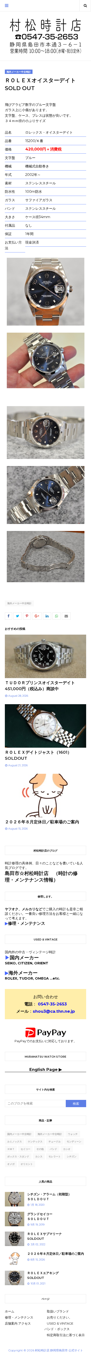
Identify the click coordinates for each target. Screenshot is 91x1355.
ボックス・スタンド (18, 1156)
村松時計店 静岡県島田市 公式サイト (59, 1350)
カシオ (66, 1149)
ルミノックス (14, 1141)
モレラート (55, 1156)
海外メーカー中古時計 (19, 603)
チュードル (55, 1141)
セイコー (25, 1149)
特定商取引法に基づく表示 (66, 1335)
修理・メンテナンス (19, 1317)
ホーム (9, 1311)
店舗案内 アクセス (18, 1323)
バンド (53, 1149)
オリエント (27, 1164)
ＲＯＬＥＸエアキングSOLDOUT (43, 1275)
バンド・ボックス (57, 1329)
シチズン (71, 1156)
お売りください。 (59, 1317)
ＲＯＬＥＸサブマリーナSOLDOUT (44, 1236)
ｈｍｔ (11, 1149)
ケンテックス (35, 1141)
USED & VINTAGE (60, 1323)
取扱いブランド (58, 1311)
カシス (38, 1156)
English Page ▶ (45, 1069)
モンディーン (74, 1141)
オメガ (11, 1164)
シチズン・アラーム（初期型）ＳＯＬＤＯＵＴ (49, 1196)
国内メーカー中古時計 (19, 1134)
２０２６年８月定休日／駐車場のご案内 (42, 821)
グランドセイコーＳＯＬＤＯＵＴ (39, 1216)
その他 (40, 1149)
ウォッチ (73, 1134)
